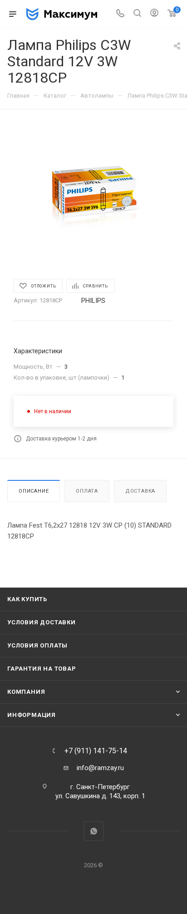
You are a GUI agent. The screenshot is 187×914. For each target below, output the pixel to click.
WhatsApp (93, 831)
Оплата (87, 491)
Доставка (140, 491)
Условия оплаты (37, 645)
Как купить (27, 599)
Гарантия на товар (41, 668)
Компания (26, 691)
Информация (31, 714)
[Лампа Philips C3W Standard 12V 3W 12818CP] (93, 192)
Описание (34, 491)
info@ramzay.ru (100, 768)
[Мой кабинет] (154, 14)
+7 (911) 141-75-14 (95, 751)
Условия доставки (41, 622)
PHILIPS (93, 300)
